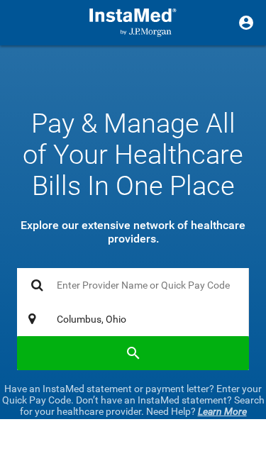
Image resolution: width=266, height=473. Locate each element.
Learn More (222, 411)
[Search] (133, 353)
